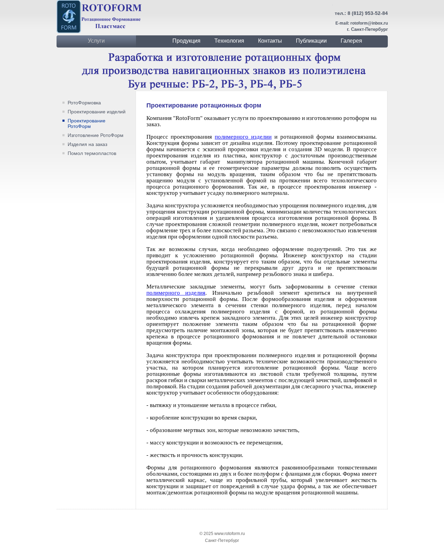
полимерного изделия (176, 293)
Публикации (311, 41)
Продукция (186, 41)
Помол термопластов (92, 153)
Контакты (270, 41)
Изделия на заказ (87, 144)
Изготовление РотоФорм (95, 135)
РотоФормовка (84, 102)
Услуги (96, 41)
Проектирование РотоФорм (86, 123)
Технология (229, 41)
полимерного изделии (243, 136)
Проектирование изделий (97, 111)
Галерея (351, 41)
